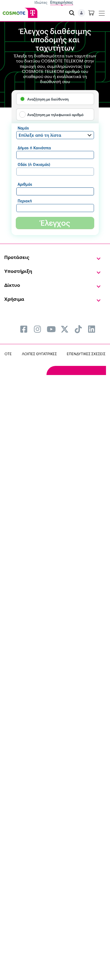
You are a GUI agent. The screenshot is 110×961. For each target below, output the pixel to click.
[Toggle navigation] (102, 12)
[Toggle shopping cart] (91, 13)
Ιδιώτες (41, 2)
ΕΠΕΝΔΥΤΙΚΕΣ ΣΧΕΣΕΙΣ (86, 353)
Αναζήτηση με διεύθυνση (48, 99)
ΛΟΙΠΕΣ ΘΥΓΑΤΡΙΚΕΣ (39, 353)
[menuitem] (23, 329)
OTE (8, 353)
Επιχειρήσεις (61, 2)
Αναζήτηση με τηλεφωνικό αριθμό (55, 115)
